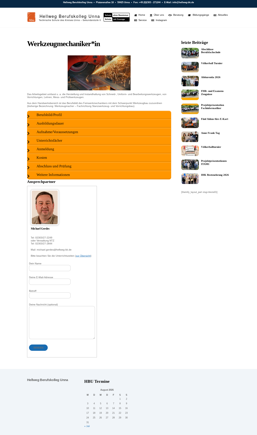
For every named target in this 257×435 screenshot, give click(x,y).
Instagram (161, 20)
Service (142, 20)
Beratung (178, 14)
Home (141, 14)
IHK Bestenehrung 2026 (215, 174)
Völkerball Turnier (212, 63)
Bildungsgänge (200, 14)
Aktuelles (222, 14)
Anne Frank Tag (210, 133)
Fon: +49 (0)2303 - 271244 (147, 2)
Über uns (158, 14)
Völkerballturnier (211, 147)
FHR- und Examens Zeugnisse (212, 93)
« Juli (87, 426)
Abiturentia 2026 (210, 77)
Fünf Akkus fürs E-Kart (214, 119)
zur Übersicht (83, 255)
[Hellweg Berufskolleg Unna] (31, 20)
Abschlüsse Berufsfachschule (210, 51)
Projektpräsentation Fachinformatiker (212, 107)
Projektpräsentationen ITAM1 (214, 162)
